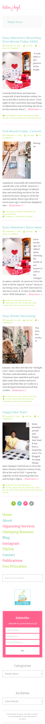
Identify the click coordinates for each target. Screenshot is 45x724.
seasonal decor (13, 303)
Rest (20, 396)
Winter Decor (20, 118)
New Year (13, 490)
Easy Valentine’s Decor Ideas (22, 227)
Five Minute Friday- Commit (21, 131)
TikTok (8, 549)
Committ (10, 216)
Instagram (10, 543)
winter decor (27, 305)
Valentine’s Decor (11, 305)
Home (7, 515)
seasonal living (10, 401)
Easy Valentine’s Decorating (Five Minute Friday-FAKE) (21, 39)
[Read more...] (34, 109)
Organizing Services (18, 526)
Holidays (28, 115)
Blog (6, 538)
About (7, 520)
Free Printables (14, 566)
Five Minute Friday (14, 115)
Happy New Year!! (14, 412)
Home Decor (30, 212)
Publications (12, 561)
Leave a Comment (10, 48)
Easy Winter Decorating (19, 316)
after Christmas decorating (20, 399)
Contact (8, 555)
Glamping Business (18, 532)
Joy (10, 118)
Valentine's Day (29, 303)
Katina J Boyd (22, 8)
